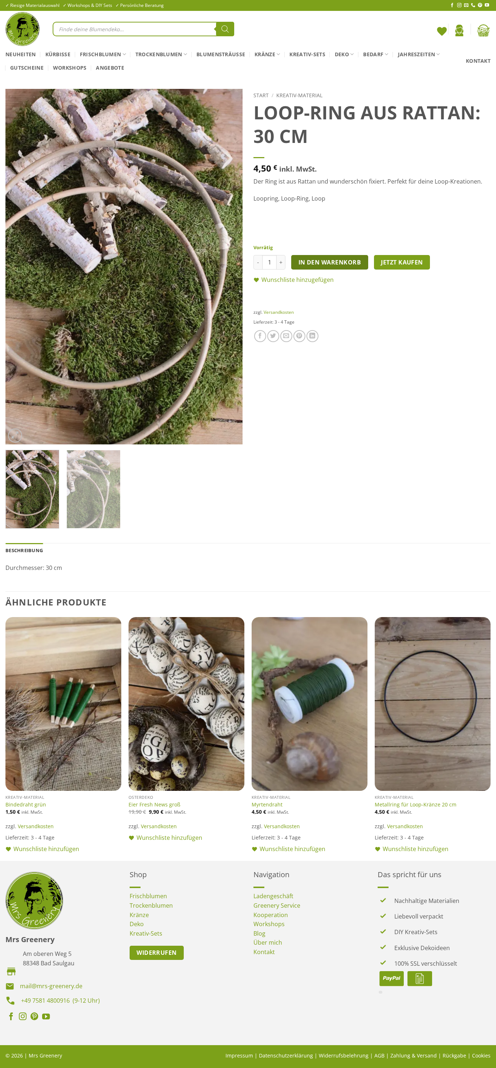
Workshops (70, 67)
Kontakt (478, 60)
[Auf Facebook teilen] (260, 336)
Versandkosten (279, 312)
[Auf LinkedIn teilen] (312, 336)
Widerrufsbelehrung (344, 1055)
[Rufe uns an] (473, 5)
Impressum (239, 1055)
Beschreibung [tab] (24, 550)
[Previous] (19, 266)
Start (261, 95)
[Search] (225, 29)
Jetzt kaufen (402, 262)
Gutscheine (27, 67)
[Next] (228, 266)
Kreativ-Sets (307, 54)
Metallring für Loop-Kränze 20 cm (415, 804)
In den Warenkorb (329, 262)
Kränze (265, 54)
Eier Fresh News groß (154, 804)
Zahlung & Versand (413, 1055)
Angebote (110, 67)
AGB (379, 1055)
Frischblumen (100, 54)
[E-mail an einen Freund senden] (286, 336)
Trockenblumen (158, 54)
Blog (259, 933)
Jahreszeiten (416, 54)
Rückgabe (454, 1055)
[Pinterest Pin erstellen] (299, 336)
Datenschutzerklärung (286, 1055)
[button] (459, 30)
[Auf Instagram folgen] (459, 5)
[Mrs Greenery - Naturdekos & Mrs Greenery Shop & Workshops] (23, 29)
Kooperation (270, 915)
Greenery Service (276, 905)
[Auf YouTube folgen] (487, 5)
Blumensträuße (220, 54)
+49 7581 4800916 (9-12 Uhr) (60, 1001)
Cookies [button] (481, 1055)
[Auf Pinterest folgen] (480, 5)
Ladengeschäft (273, 896)
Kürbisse (57, 54)
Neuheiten (20, 54)
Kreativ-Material (299, 95)
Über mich (267, 942)
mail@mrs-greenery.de (51, 986)
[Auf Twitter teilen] (273, 336)
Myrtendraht (267, 804)
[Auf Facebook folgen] (452, 5)
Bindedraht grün (25, 804)
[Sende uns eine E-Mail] (466, 5)
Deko (342, 54)
